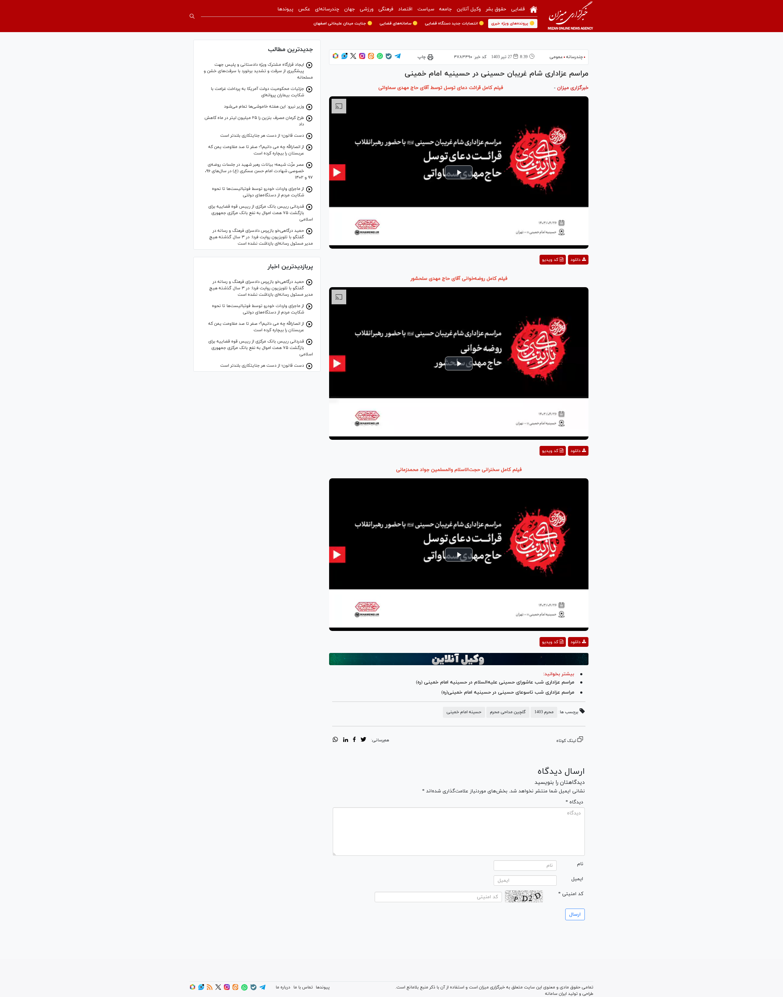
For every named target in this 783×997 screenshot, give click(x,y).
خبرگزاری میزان (572, 87)
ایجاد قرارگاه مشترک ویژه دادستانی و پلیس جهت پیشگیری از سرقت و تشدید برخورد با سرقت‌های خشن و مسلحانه (258, 71)
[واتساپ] (380, 58)
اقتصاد (405, 9)
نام (580, 864)
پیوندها (285, 9)
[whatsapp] (335, 740)
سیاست (425, 9)
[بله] (389, 58)
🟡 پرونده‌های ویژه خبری (512, 23)
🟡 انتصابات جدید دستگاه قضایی (454, 23)
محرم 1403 (544, 712)
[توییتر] (353, 58)
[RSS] (210, 989)
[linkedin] (345, 740)
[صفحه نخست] (533, 9)
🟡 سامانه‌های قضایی (398, 23)
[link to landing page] (570, 16)
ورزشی (366, 9)
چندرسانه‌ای (327, 9)
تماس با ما (303, 987)
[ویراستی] (344, 58)
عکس (304, 9)
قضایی (518, 9)
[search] (192, 16)
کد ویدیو (550, 260)
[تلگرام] (398, 58)
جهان (349, 9)
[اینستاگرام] (362, 58)
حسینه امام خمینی (464, 712)
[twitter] (363, 740)
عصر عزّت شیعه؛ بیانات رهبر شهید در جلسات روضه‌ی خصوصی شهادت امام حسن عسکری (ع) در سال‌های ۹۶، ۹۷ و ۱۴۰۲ (259, 171)
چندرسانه (574, 57)
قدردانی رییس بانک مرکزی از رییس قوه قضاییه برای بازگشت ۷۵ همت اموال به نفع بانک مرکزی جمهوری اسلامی (260, 213)
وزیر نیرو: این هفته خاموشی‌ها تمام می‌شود (264, 106)
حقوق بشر (496, 9)
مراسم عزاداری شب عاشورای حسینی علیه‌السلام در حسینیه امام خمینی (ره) (495, 682)
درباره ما (283, 987)
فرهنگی (385, 9)
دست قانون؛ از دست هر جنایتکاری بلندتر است (262, 136)
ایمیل (577, 879)
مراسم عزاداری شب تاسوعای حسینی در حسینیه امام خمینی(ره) (507, 692)
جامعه (445, 9)
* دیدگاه (574, 802)
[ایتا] (371, 58)
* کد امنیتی (570, 894)
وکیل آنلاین (469, 9)
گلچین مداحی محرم (508, 712)
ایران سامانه (556, 994)
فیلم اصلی (567, 276)
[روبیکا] (335, 58)
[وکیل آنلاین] (458, 659)
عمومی (556, 57)
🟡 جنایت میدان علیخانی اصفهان (343, 23)
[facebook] (354, 740)
